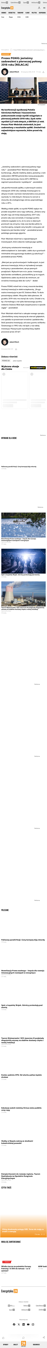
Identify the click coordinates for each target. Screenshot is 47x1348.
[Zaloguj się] (39, 8)
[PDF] (16, 349)
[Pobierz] (43, 72)
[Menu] (44, 8)
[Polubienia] (3, 1338)
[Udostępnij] (44, 1337)
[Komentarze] (23, 1338)
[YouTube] (28, 1324)
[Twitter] (19, 1324)
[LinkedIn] (23, 1324)
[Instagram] (33, 1324)
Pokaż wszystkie (17, 361)
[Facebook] (14, 1324)
